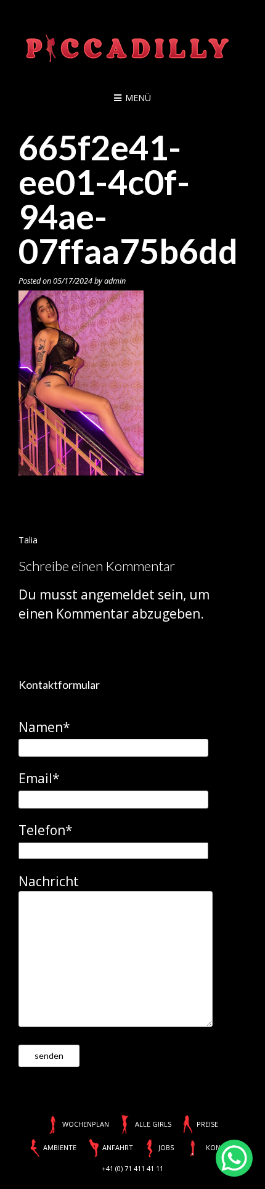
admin (115, 281)
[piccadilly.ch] (132, 49)
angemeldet (118, 594)
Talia (28, 540)
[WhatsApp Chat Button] (234, 1158)
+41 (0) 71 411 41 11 (132, 1168)
